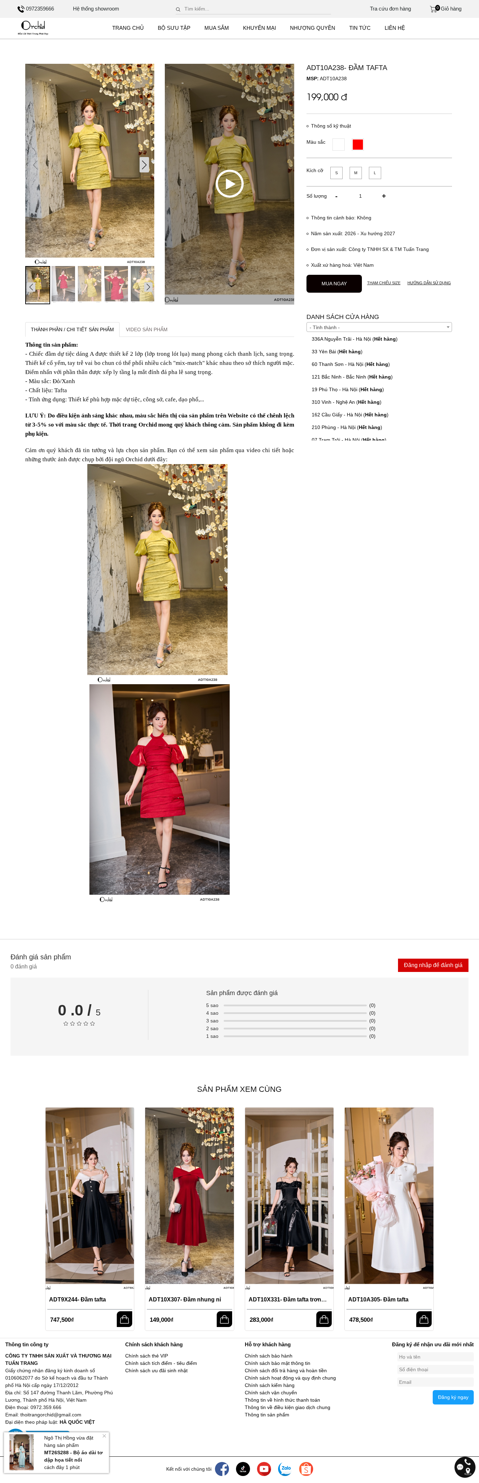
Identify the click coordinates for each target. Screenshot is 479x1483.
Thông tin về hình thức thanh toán (282, 1400)
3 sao (212, 1020)
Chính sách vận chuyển (271, 1392)
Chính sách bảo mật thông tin (277, 1363)
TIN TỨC (360, 28)
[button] (144, 164)
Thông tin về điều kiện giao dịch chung (287, 1407)
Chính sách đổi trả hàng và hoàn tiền (286, 1370)
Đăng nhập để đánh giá (433, 965)
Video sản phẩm (147, 329)
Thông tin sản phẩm (267, 1414)
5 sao (212, 1005)
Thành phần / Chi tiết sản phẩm (72, 329)
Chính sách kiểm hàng (270, 1385)
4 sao (212, 1013)
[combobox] (379, 327)
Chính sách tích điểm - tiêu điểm (161, 1363)
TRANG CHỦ (128, 28)
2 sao (212, 1028)
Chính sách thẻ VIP (146, 1356)
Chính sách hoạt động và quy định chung (290, 1378)
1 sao (212, 1036)
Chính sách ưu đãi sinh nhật (156, 1370)
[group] (89, 165)
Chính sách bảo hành (268, 1356)
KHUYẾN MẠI (259, 28)
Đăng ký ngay (453, 1397)
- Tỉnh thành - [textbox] (325, 327)
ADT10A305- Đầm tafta (378, 1299)
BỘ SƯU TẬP (174, 28)
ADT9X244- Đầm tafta (77, 1299)
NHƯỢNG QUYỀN (312, 28)
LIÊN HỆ (395, 28)
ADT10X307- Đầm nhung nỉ (185, 1299)
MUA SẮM (216, 28)
